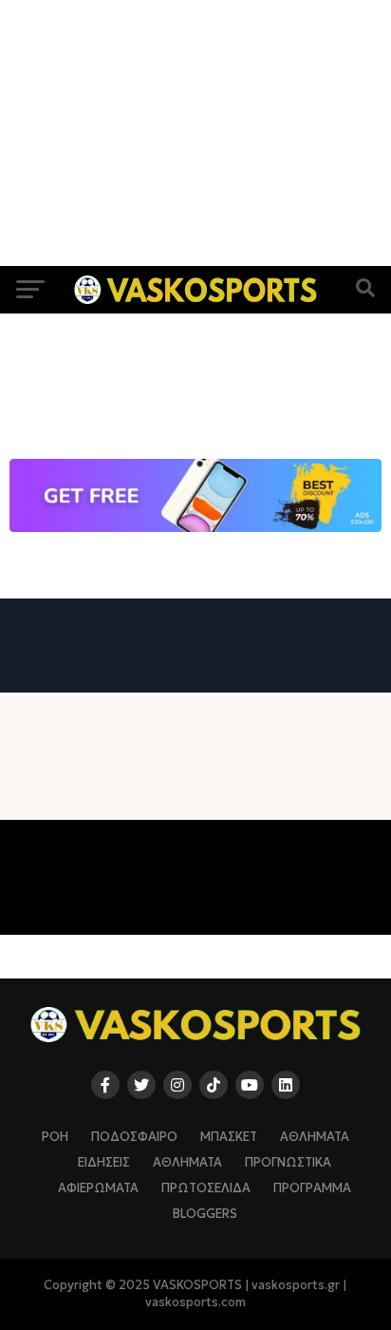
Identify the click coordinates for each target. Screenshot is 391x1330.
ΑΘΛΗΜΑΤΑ (314, 1137)
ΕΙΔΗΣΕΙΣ (104, 1162)
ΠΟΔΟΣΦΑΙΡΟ (134, 1137)
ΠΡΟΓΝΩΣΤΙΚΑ (288, 1162)
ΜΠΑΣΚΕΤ (228, 1137)
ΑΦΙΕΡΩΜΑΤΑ (98, 1188)
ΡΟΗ (55, 1137)
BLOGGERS (205, 1214)
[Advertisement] (195, 133)
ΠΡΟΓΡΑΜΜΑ (312, 1188)
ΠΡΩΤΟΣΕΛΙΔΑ (206, 1188)
